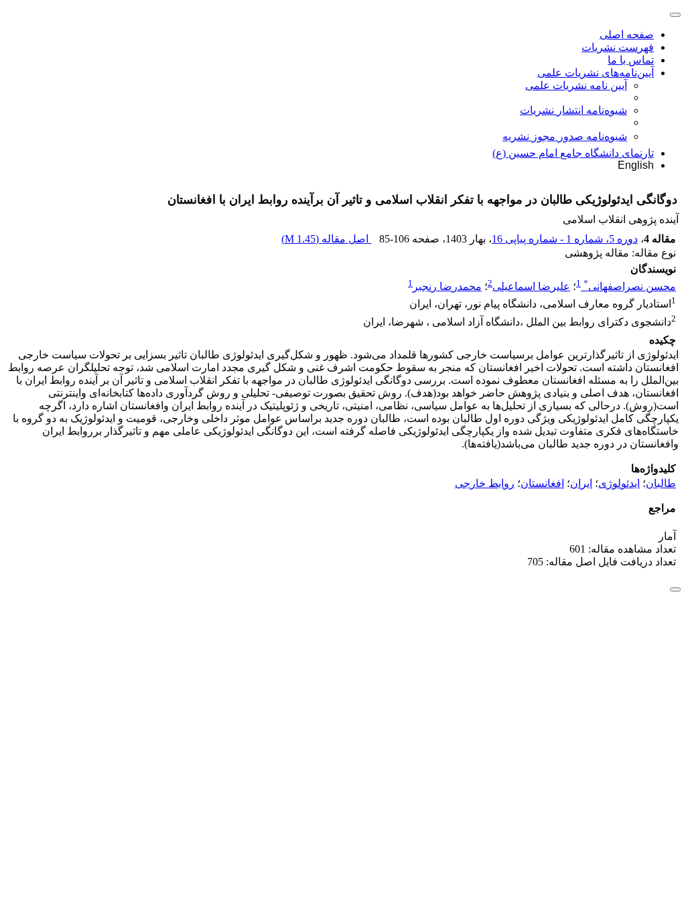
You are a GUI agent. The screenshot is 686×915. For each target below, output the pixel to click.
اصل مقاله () (326, 238)
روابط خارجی (484, 483)
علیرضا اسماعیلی (531, 286)
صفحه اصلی (627, 34)
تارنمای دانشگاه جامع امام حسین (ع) (573, 153)
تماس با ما (631, 60)
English (636, 165)
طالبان (661, 483)
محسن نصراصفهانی (630, 286)
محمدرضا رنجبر (447, 286)
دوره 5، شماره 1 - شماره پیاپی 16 (565, 238)
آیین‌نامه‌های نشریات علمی (595, 72)
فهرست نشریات (617, 47)
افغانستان (542, 483)
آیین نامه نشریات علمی (576, 85)
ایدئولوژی (619, 483)
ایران (581, 483)
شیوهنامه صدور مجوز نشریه (564, 136)
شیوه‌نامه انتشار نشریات (573, 110)
